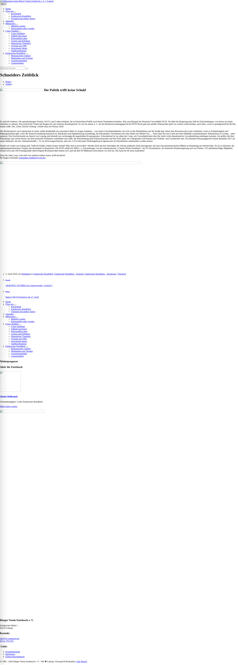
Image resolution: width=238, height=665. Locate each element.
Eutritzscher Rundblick (43, 274)
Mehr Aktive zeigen (8, 406)
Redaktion (25, 274)
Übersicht (121, 274)
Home (8, 82)
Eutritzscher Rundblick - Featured (69, 274)
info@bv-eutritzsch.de (9, 638)
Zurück (8, 280)
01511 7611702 (6, 641)
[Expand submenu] (17, 24)
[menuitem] (8, 9)
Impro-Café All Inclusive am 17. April (22, 297)
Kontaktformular (13, 652)
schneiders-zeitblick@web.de (32, 158)
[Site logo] (27, 1)
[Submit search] (27, 68)
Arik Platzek (81, 661)
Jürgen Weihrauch (8, 396)
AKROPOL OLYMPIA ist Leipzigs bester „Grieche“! (29, 285)
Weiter (8, 291)
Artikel (9, 84)
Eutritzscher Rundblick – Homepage (100, 274)
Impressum (10, 654)
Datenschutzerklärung (15, 657)
